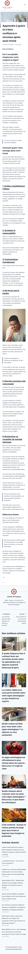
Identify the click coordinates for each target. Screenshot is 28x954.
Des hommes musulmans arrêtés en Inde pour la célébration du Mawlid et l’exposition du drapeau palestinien (13, 907)
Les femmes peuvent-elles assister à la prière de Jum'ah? (6, 619)
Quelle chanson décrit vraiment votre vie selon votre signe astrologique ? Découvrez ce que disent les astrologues (14, 797)
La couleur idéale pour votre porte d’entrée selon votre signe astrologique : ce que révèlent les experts (13, 695)
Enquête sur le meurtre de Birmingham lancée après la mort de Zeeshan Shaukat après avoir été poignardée (14, 872)
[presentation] (14, 644)
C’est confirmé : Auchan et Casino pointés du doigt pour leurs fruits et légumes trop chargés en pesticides (14, 830)
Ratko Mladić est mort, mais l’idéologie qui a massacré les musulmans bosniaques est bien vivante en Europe (14, 932)
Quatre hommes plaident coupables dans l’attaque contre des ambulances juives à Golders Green (14, 896)
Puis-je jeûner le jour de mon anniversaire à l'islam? (21, 618)
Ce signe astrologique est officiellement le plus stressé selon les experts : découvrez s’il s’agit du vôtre (14, 763)
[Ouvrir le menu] (24, 4)
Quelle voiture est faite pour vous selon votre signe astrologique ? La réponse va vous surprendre (12, 729)
